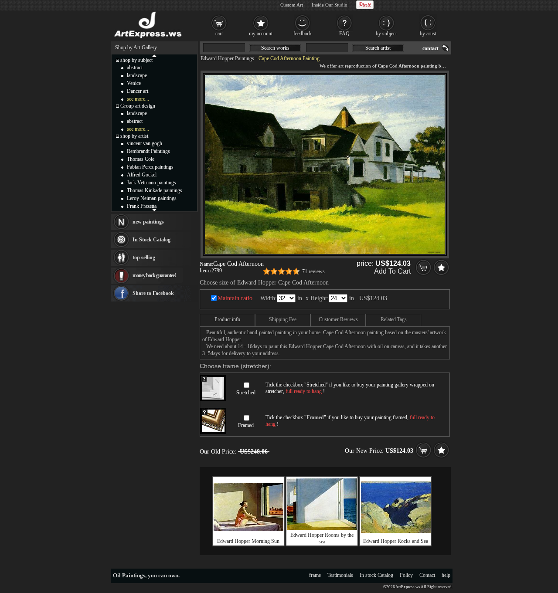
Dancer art (137, 91)
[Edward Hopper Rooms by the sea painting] (322, 528)
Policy (406, 575)
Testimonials (340, 575)
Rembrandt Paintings (148, 151)
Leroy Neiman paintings (152, 198)
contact (430, 48)
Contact (427, 575)
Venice (134, 83)
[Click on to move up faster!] (154, 55)
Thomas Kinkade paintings (154, 190)
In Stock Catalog (151, 240)
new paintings (148, 222)
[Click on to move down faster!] (154, 210)
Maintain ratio (235, 298)
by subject (386, 33)
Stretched (245, 393)
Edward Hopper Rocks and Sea (395, 541)
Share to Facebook (153, 293)
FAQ (344, 33)
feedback (302, 33)
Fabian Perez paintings (150, 167)
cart (219, 33)
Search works (275, 48)
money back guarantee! (154, 275)
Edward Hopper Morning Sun (248, 541)
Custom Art (291, 4)
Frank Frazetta (142, 206)
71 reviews (313, 271)
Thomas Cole (140, 159)
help (446, 575)
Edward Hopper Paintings (227, 58)
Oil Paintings (129, 575)
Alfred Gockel (142, 175)
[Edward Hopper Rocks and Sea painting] (396, 531)
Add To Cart (392, 271)
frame (315, 575)
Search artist (378, 48)
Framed (246, 425)
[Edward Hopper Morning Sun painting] (248, 529)
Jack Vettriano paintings (151, 183)
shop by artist (134, 136)
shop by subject (136, 60)
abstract (135, 67)
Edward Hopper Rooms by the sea (322, 538)
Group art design (137, 106)
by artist (428, 33)
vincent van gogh (144, 143)
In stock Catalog (376, 575)
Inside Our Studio (329, 4)
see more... (138, 99)
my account (260, 33)
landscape (137, 75)
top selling (144, 257)
